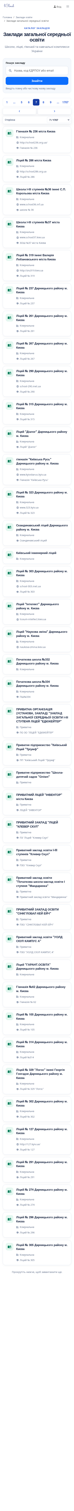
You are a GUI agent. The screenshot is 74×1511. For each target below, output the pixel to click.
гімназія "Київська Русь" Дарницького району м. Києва (37, 461)
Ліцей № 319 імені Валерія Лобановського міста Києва (36, 257)
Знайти (37, 81)
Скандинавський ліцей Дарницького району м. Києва (42, 527)
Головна (7, 17)
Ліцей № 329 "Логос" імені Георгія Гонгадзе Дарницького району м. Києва (40, 1074)
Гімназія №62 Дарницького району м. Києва (40, 989)
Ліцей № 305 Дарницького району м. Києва (42, 1247)
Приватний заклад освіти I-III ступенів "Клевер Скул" (36, 852)
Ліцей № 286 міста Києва (33, 160)
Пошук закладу (15, 62)
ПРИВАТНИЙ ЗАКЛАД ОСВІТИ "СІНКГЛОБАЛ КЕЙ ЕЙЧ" (37, 911)
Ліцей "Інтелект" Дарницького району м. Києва (37, 606)
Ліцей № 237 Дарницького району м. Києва (42, 290)
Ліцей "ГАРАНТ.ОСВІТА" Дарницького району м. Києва (37, 966)
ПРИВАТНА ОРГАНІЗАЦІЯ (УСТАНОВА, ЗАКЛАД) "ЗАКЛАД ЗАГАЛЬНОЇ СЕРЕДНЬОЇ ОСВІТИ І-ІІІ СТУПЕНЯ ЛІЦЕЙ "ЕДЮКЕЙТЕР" (42, 715)
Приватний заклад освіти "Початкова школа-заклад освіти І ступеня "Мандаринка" (40, 881)
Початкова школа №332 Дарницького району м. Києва (37, 661)
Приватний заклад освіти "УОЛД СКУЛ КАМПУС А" (39, 939)
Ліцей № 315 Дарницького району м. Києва (42, 406)
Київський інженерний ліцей (36, 553)
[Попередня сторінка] (19, 111)
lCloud (6, 6)
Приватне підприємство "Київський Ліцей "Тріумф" (41, 747)
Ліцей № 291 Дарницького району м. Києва (42, 1164)
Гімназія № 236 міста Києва (35, 131)
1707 (65, 102)
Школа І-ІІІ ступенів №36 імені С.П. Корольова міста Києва (41, 191)
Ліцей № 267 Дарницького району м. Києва (42, 345)
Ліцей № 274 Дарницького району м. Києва (42, 1191)
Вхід (59, 6)
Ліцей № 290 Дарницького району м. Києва (42, 373)
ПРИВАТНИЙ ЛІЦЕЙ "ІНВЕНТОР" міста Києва (39, 797)
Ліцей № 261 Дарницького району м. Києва (42, 318)
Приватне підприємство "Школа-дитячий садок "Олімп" (39, 774)
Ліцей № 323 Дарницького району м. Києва (42, 494)
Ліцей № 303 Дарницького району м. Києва (42, 573)
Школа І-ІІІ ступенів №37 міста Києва (38, 224)
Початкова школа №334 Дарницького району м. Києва (37, 683)
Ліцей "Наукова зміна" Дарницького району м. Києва (41, 633)
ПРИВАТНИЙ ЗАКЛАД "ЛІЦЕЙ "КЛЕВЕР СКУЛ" (37, 824)
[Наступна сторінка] (54, 111)
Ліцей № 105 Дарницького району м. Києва (42, 1016)
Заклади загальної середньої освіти (37, 37)
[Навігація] (67, 7)
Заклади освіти (24, 17)
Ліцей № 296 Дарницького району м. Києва (42, 1219)
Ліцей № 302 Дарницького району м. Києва (42, 1103)
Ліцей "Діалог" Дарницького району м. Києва (41, 433)
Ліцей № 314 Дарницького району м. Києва (42, 1044)
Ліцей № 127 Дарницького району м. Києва (42, 1131)
